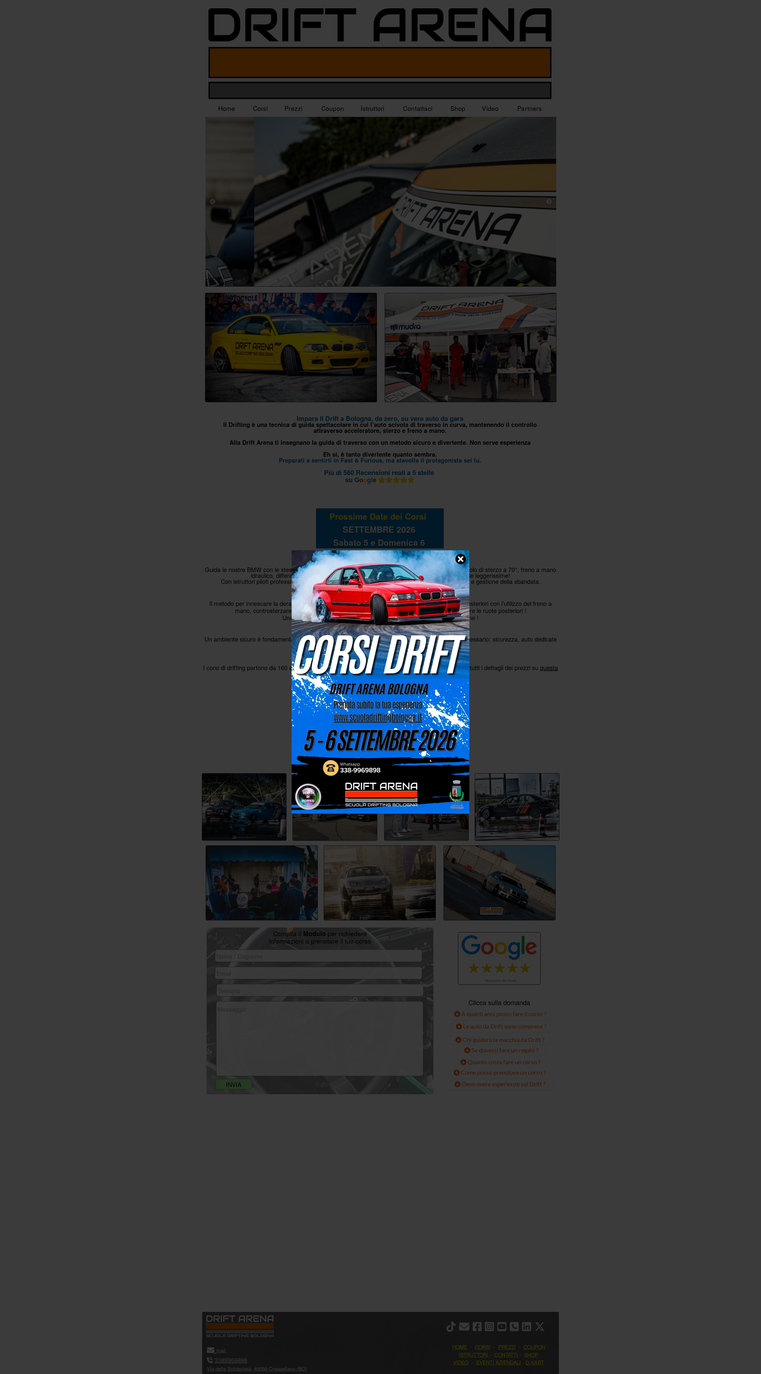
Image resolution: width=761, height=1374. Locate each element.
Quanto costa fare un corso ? (504, 1061)
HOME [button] (459, 1347)
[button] (226, 1350)
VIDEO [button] (460, 1362)
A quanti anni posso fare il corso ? (503, 1013)
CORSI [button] (482, 1347)
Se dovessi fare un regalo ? (504, 1050)
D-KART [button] (535, 1362)
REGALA (441, 753)
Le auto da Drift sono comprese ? (504, 1026)
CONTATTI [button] (506, 1354)
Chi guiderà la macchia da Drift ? (502, 1039)
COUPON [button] (534, 1347)
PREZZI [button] (507, 1347)
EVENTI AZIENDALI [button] (498, 1362)
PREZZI (319, 753)
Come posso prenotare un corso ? (503, 1072)
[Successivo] (549, 202)
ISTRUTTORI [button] (473, 1354)
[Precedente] (213, 202)
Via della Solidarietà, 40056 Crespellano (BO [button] (256, 1368)
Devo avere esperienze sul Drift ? (502, 1083)
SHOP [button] (531, 1354)
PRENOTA (379, 753)
